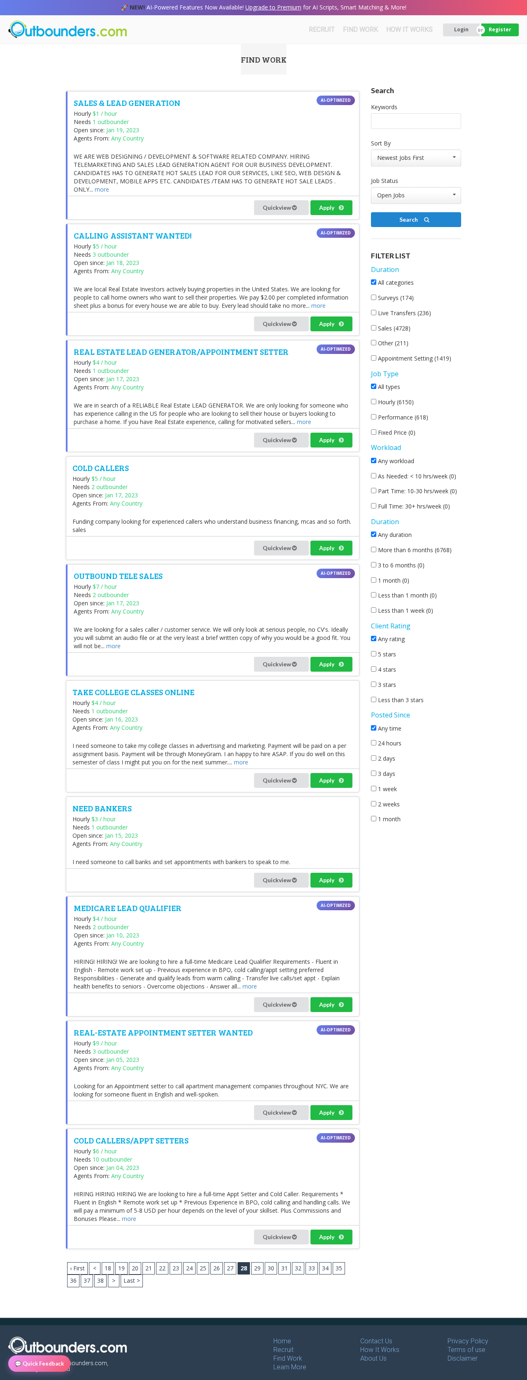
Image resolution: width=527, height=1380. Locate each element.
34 (325, 1268)
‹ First (77, 1268)
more (102, 189)
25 (203, 1268)
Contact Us (376, 1341)
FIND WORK (360, 29)
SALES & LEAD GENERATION (127, 102)
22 (162, 1268)
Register (500, 29)
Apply (327, 207)
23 (176, 1268)
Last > (132, 1280)
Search (409, 219)
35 (339, 1268)
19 (121, 1268)
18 (108, 1268)
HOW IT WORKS (409, 29)
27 (230, 1268)
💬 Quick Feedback (39, 1363)
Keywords (384, 107)
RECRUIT (322, 29)
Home (282, 1341)
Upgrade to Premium (273, 7)
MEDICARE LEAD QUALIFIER (128, 908)
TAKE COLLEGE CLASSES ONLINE (133, 692)
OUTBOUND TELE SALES (118, 575)
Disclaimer (463, 1358)
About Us (373, 1358)
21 (148, 1268)
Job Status (384, 181)
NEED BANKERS (102, 808)
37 (87, 1280)
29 (257, 1268)
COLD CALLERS (100, 467)
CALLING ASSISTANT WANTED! (133, 235)
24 (189, 1268)
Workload (386, 447)
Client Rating (390, 625)
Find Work (287, 1358)
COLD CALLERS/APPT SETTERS (131, 1140)
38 (100, 1280)
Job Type (385, 373)
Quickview (277, 207)
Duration (385, 269)
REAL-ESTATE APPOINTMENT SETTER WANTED (163, 1032)
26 (216, 1268)
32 (298, 1268)
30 (271, 1268)
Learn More (289, 1367)
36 (73, 1280)
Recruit (283, 1350)
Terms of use (466, 1350)
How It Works (379, 1350)
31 (284, 1268)
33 (311, 1268)
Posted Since (390, 714)
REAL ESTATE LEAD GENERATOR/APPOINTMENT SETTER (181, 351)
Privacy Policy (468, 1341)
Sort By (381, 143)
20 (135, 1268)
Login (461, 29)
